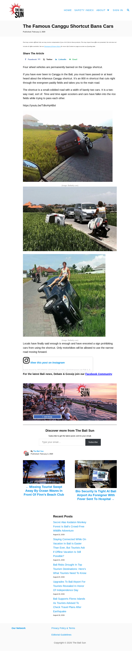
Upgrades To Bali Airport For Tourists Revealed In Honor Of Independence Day (69, 586)
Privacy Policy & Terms (63, 628)
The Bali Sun (38, 451)
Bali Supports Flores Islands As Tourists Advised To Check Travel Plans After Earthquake (69, 605)
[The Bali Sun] (20, 10)
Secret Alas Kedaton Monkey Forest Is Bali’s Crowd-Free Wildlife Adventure (69, 526)
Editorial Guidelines (61, 634)
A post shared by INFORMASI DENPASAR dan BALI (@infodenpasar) (51, 370)
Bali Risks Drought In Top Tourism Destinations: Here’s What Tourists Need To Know (69, 568)
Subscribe (93, 442)
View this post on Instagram (47, 362)
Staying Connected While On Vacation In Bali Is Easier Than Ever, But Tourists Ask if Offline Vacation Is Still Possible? (69, 547)
